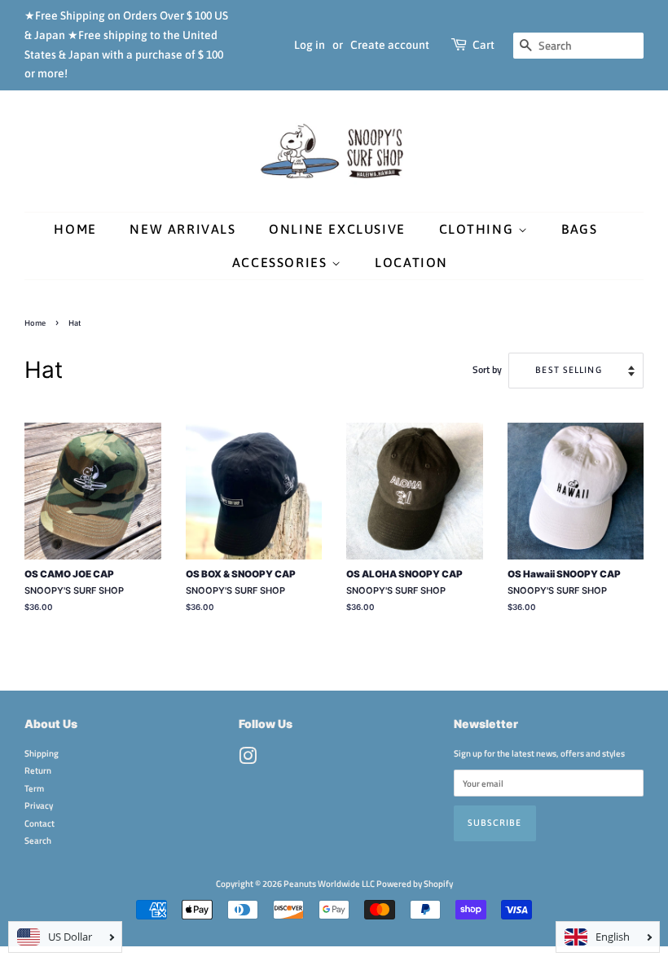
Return (37, 770)
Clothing (478, 229)
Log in (309, 44)
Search (37, 840)
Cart (483, 44)
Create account (389, 44)
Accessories (282, 262)
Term (34, 788)
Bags (579, 229)
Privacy (38, 805)
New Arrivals (182, 229)
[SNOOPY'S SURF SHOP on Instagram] (248, 759)
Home (75, 229)
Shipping (41, 753)
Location (411, 262)
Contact (39, 823)
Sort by (487, 369)
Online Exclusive (337, 229)
